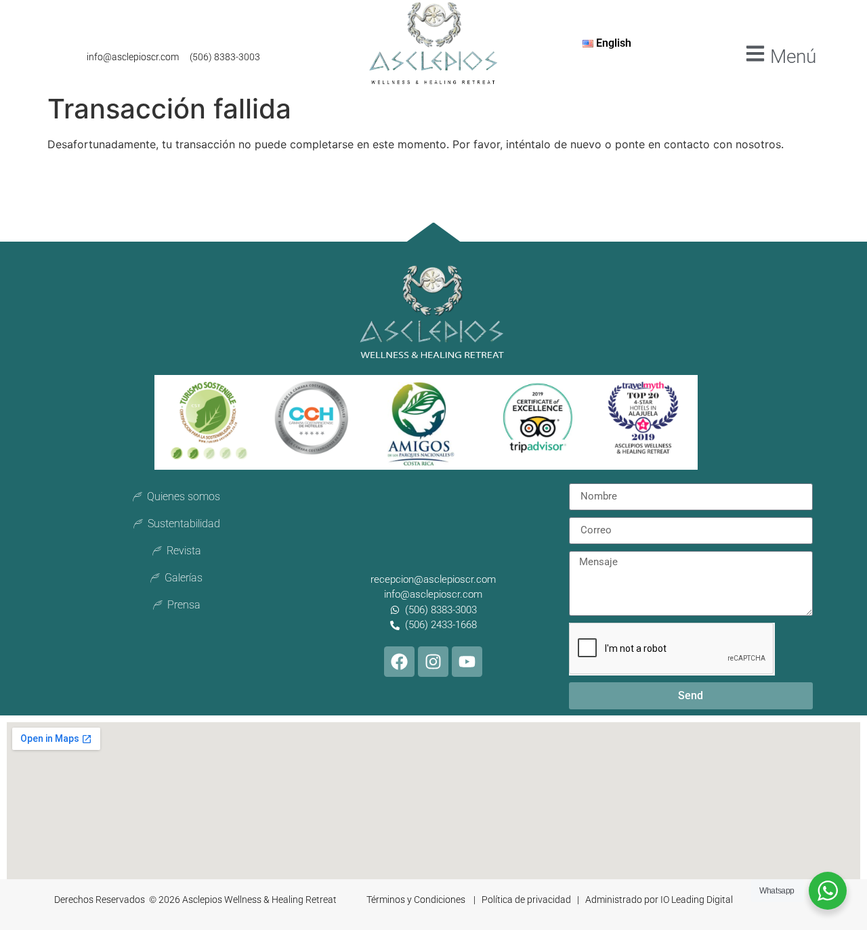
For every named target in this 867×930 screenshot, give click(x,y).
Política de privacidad (527, 899)
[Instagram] (433, 661)
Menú (793, 56)
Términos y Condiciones (416, 899)
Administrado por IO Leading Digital (659, 899)
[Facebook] (399, 661)
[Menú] (755, 53)
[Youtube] (467, 661)
